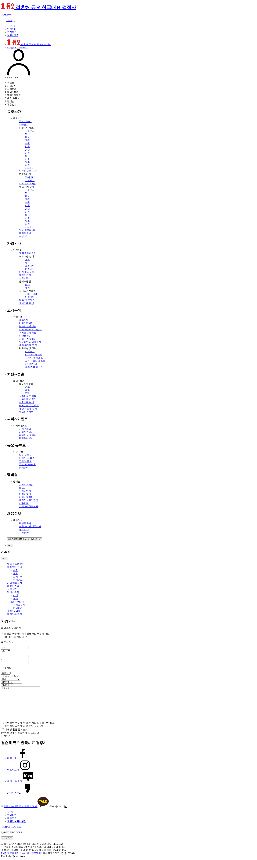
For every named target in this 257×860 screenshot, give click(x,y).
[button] (24, 539)
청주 (27, 162)
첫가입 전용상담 (27, 326)
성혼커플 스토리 (27, 399)
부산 (27, 134)
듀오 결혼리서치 (27, 230)
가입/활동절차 (26, 272)
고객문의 (12, 32)
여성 (16, 676)
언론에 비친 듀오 (28, 171)
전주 (27, 159)
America (29, 168)
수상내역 (24, 236)
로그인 (22, 487)
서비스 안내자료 (27, 332)
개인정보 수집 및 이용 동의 (22, 726)
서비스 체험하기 (27, 339)
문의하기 (30, 297)
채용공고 (12, 818)
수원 (27, 143)
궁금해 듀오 (25, 461)
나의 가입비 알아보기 (30, 329)
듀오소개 (12, 26)
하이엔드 (30, 269)
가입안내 (12, 29)
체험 (27, 287)
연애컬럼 (24, 467)
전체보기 (30, 351)
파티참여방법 (26, 438)
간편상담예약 (26, 323)
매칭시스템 (25, 275)
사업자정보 (7, 838)
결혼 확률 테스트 (34, 367)
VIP (27, 393)
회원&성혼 (12, 35)
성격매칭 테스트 (33, 354)
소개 (27, 284)
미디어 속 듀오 (27, 458)
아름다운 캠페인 (27, 183)
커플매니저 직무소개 (30, 526)
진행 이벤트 (25, 428)
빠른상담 (24, 320)
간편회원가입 (26, 484)
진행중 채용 (25, 523)
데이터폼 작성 (26, 303)
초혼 (27, 259)
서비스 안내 (31, 294)
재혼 (27, 262)
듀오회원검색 (26, 411)
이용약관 (24, 503)
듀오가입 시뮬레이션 (30, 342)
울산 (27, 156)
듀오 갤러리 (25, 121)
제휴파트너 (25, 233)
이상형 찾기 (25, 336)
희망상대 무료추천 (29, 405)
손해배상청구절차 (28, 506)
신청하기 (6, 735)
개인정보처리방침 (28, 500)
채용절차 (24, 529)
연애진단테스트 (33, 364)
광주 (27, 149)
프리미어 (30, 266)
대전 (27, 140)
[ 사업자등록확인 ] (11, 853)
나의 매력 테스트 (34, 357)
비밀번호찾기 (26, 497)
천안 (27, 165)
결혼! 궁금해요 (27, 300)
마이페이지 (25, 491)
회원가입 (12, 815)
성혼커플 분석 (26, 402)
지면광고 (30, 180)
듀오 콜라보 (25, 455)
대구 (27, 137)
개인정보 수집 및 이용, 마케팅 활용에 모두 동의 (30, 723)
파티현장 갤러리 (27, 435)
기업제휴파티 (26, 432)
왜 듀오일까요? (27, 253)
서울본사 (30, 131)
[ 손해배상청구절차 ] (31, 853)
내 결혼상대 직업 (28, 345)
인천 (27, 146)
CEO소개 (24, 124)
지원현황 (24, 532)
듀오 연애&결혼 (27, 464)
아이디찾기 (25, 494)
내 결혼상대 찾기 (28, 408)
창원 (27, 152)
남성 (7, 676)
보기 (42, 726)
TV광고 (29, 177)
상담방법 (24, 278)
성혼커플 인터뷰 (27, 396)
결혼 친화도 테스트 (35, 361)
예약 (9, 20)
